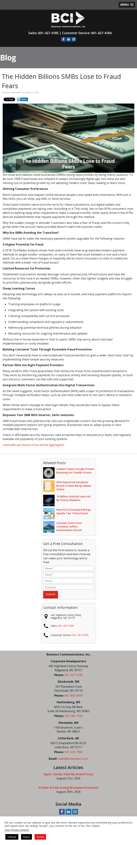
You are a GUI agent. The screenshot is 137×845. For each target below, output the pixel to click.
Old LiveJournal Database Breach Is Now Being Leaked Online (73, 485)
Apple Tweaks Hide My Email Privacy (68, 774)
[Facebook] (63, 39)
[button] (127, 5)
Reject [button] (26, 836)
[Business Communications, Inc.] (69, 19)
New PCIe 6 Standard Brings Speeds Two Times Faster (73, 511)
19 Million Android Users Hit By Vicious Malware (73, 498)
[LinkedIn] (68, 39)
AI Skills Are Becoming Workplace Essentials (68, 788)
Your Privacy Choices (16, 830)
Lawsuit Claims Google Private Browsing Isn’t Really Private (75, 470)
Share (24, 99)
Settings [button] (11, 836)
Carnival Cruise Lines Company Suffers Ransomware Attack (69, 526)
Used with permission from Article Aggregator (33, 445)
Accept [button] (40, 836)
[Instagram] (74, 39)
